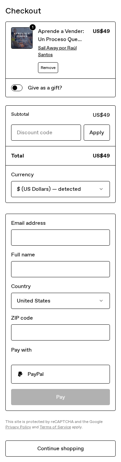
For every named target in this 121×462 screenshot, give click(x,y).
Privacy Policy (18, 427)
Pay (60, 397)
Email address (28, 223)
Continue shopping (60, 448)
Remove (48, 67)
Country (21, 286)
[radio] (60, 374)
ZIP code (22, 318)
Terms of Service (55, 427)
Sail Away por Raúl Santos (57, 51)
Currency (22, 174)
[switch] (17, 87)
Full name (23, 254)
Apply (96, 132)
